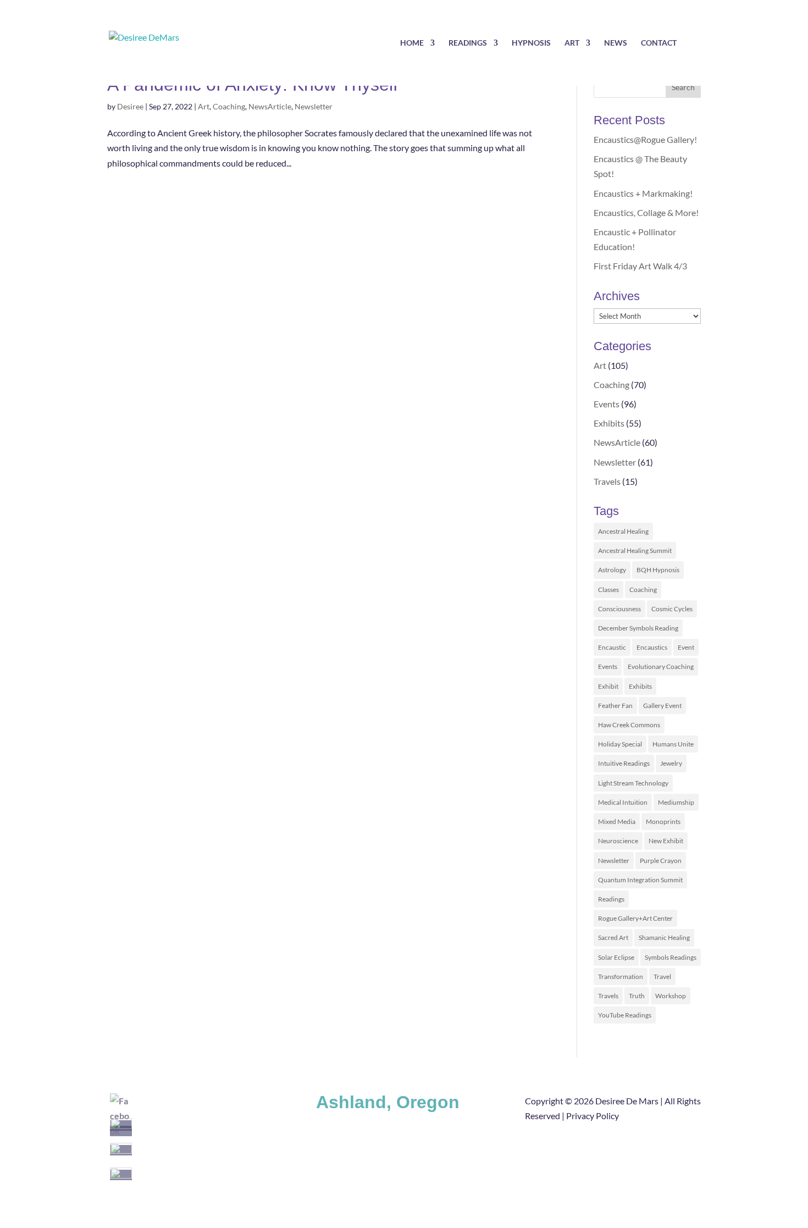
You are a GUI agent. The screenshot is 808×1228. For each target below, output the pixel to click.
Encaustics (652, 647)
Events (606, 404)
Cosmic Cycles (672, 609)
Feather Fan (615, 705)
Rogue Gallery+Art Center (635, 918)
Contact (659, 43)
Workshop (670, 996)
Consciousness (619, 609)
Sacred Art (613, 937)
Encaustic (612, 647)
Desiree (130, 106)
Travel (662, 976)
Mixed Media (616, 821)
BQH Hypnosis (658, 570)
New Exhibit (666, 841)
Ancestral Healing (623, 531)
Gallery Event (662, 705)
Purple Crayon (661, 860)
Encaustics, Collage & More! (646, 212)
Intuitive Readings (624, 763)
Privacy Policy (592, 1115)
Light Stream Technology (633, 783)
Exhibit (608, 686)
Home (412, 43)
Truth (637, 996)
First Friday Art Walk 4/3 (640, 266)
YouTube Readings (624, 1015)
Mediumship (676, 802)
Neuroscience (618, 841)
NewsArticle (269, 106)
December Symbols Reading (638, 628)
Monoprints (663, 821)
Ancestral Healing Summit (635, 550)
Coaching (229, 106)
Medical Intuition (622, 802)
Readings (468, 43)
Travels (607, 481)
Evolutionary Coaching (661, 666)
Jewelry (671, 763)
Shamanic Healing (664, 937)
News (615, 43)
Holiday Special (620, 744)
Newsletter (314, 106)
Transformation (620, 976)
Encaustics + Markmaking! (643, 193)
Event (686, 647)
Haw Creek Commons (629, 725)
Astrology (612, 570)
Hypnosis (531, 43)
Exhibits (609, 423)
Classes (608, 589)
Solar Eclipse (616, 957)
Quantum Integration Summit (640, 880)
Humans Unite (673, 744)
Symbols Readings (670, 957)
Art (572, 43)
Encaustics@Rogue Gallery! (645, 139)
